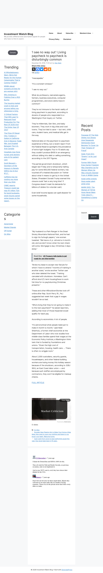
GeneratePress (67, 570)
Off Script (8, 231)
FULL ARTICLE (38, 382)
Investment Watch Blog (18, 34)
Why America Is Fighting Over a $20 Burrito (12, 97)
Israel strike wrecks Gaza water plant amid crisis (89, 181)
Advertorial (8, 224)
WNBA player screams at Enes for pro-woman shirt (12, 88)
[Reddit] (45, 69)
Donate (13, 53)
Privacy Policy (54, 39)
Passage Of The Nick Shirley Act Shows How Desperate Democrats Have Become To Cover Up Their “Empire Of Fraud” (89, 143)
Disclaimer (67, 39)
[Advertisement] (51, 14)
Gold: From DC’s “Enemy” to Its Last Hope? (89, 156)
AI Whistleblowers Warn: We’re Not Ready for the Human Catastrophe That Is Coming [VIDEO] (12, 77)
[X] (34, 69)
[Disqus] (51, 480)
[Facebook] (37, 69)
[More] (49, 69)
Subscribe (69, 33)
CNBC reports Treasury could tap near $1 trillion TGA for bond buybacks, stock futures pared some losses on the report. (12, 193)
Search (84, 213)
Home (51, 33)
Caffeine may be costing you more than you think (11, 179)
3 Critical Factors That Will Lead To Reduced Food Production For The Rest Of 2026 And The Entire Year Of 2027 (11, 122)
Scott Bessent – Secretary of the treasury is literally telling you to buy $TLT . (11, 168)
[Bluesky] (41, 69)
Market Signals (10, 227)
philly (37, 72)
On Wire (36, 430)
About (59, 33)
